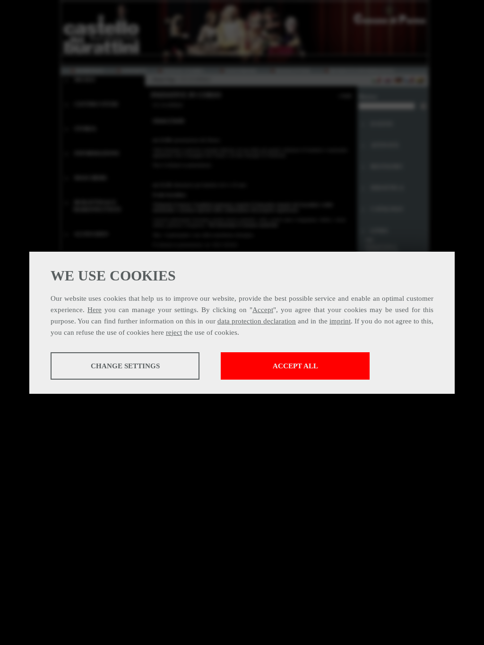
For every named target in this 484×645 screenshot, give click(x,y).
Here (94, 310)
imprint (340, 321)
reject (174, 332)
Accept (262, 310)
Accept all (295, 366)
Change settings (125, 366)
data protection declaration (256, 321)
